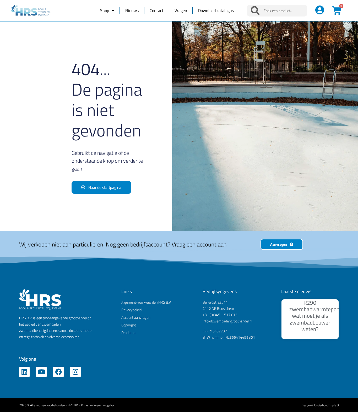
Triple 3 (334, 405)
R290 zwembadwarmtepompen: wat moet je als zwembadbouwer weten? (320, 315)
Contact (157, 10)
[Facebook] (58, 372)
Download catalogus (216, 10)
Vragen (181, 10)
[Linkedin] (24, 372)
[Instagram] (75, 372)
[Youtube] (41, 372)
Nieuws (132, 10)
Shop (104, 10)
